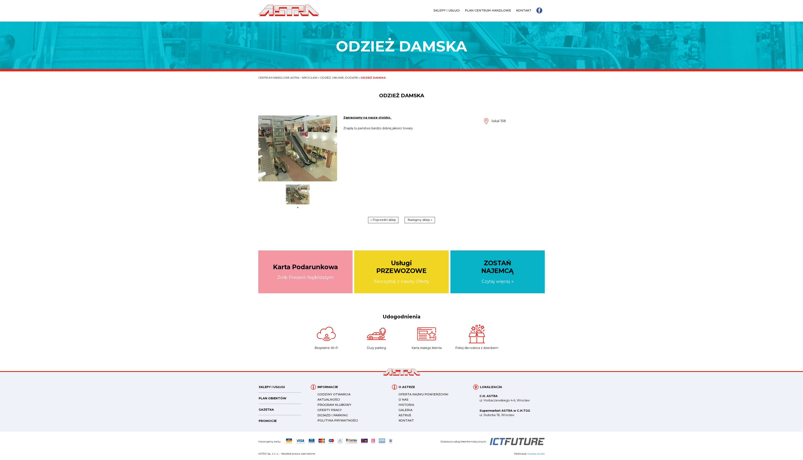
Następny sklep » (420, 220)
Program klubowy (334, 405)
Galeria (405, 410)
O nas (403, 399)
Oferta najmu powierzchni (423, 394)
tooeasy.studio (536, 453)
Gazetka (266, 409)
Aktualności (328, 399)
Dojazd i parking (332, 415)
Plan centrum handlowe (488, 10)
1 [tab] (298, 207)
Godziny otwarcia (333, 394)
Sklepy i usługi (446, 10)
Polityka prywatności (337, 420)
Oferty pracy (329, 410)
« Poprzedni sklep (383, 220)
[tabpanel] (297, 194)
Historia (406, 405)
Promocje (268, 421)
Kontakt (523, 10)
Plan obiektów (272, 398)
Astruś (405, 415)
